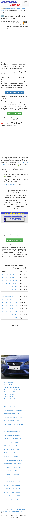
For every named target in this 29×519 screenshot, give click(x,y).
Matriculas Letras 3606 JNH (9, 274)
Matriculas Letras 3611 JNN (9, 290)
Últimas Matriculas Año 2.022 (12, 488)
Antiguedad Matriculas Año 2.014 (13, 460)
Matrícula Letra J (9, 399)
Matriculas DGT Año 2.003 (11, 421)
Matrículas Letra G (10, 396)
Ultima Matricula (9, 385)
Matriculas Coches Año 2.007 (12, 435)
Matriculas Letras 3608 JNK (9, 280)
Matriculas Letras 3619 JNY (9, 315)
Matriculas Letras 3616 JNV (9, 305)
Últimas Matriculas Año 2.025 (12, 499)
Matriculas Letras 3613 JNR (9, 296)
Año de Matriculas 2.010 (11, 446)
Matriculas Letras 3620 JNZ (9, 318)
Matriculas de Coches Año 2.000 (13, 410)
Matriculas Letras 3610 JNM (9, 287)
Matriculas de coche (10, 9)
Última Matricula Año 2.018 (11, 474)
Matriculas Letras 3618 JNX (9, 312)
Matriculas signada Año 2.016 (12, 467)
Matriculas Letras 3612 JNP (9, 293)
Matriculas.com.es (16, 509)
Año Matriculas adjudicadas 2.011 (13, 449)
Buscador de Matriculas (14, 240)
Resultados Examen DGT (12, 389)
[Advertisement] (14, 45)
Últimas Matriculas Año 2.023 (12, 492)
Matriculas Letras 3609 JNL (9, 284)
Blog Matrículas (9, 382)
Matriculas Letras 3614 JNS (9, 299)
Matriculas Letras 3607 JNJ (9, 277)
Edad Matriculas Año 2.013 (11, 456)
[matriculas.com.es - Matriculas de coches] (11, 3)
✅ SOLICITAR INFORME (14, 92)
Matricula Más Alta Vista (11, 387)
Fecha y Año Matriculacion (12, 392)
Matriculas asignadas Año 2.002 (13, 417)
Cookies (7, 511)
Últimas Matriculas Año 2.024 (12, 496)
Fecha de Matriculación (10, 403)
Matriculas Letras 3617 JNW (9, 308)
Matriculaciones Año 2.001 (11, 414)
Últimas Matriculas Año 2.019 (12, 478)
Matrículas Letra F (9, 394)
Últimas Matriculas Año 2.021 (12, 485)
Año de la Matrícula (11, 185)
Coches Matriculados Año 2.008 (13, 439)
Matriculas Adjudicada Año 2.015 (13, 464)
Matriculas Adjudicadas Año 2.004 (13, 424)
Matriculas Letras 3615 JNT (9, 302)
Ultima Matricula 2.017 (10, 471)
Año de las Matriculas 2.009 (11, 442)
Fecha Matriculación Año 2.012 (12, 453)
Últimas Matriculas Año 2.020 (12, 481)
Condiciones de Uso (16, 511)
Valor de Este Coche (14, 113)
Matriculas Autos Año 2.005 (11, 428)
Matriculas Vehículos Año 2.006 (13, 431)
